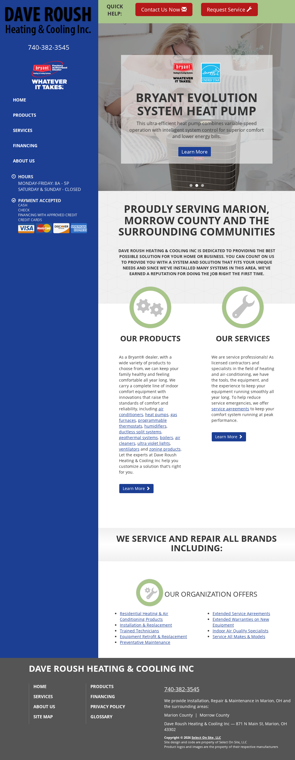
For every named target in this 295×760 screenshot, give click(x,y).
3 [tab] (204, 187)
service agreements (230, 408)
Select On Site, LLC (206, 737)
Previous (103, 107)
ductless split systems (140, 431)
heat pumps (157, 414)
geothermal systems (138, 437)
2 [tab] (198, 187)
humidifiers (155, 426)
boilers (166, 437)
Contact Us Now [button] (161, 9)
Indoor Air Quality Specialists (240, 630)
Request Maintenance (194, 135)
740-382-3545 (181, 689)
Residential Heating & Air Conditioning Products (144, 616)
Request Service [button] (227, 9)
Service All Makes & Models (239, 636)
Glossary (101, 716)
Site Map (43, 716)
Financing (25, 145)
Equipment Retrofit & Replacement (153, 636)
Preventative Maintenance (145, 642)
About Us (24, 161)
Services (22, 130)
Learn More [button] (134, 488)
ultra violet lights (153, 443)
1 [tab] (192, 187)
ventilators (129, 449)
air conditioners (141, 411)
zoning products (165, 449)
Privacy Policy (107, 706)
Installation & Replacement (146, 625)
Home (19, 100)
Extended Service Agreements (241, 613)
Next (288, 107)
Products (24, 115)
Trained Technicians (139, 630)
